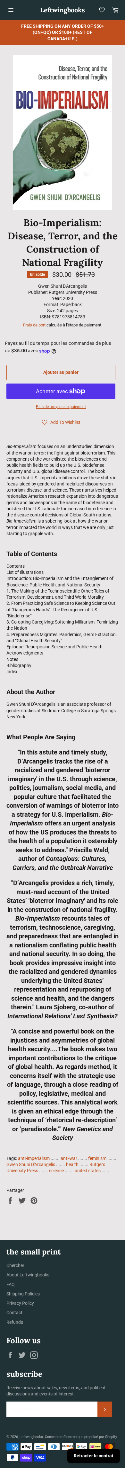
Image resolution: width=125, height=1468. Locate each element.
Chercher (15, 1265)
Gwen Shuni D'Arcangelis (30, 1164)
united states (88, 1170)
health (72, 1164)
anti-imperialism (34, 1158)
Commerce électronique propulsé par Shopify (81, 1437)
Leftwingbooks (62, 10)
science (56, 1170)
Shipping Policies (23, 1293)
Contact (14, 1312)
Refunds (14, 1322)
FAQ (10, 1284)
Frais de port (34, 325)
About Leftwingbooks (27, 1274)
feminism (97, 1158)
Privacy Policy (20, 1303)
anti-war (69, 1158)
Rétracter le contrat (93, 1455)
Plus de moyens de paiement (61, 406)
